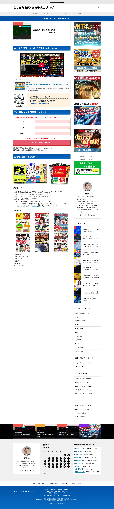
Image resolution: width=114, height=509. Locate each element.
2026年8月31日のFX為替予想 (57, 2)
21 (60, 463)
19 (53, 463)
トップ (20, 14)
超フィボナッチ (80, 472)
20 (57, 463)
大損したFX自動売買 (80, 417)
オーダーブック (79, 351)
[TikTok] (28, 491)
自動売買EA (64, 14)
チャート (93, 14)
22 (64, 463)
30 (68, 466)
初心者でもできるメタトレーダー (83, 405)
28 (60, 466)
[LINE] (14, 491)
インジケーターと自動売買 (82, 409)
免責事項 (46, 496)
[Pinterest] (23, 491)
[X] (86, 215)
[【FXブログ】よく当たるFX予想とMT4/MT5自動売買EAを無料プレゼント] (33, 8)
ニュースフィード (79, 344)
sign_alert (78, 457)
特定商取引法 (66, 496)
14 (60, 461)
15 (64, 461)
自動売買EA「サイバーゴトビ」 (83, 390)
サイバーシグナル (80, 449)
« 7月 (44, 473)
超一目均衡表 (78, 336)
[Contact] (94, 215)
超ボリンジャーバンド (80, 328)
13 (57, 461)
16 (68, 461)
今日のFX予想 (35, 14)
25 (49, 466)
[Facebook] (83, 215)
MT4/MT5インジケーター (49, 14)
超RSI (76, 332)
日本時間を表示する (80, 321)
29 (64, 466)
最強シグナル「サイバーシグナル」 (84, 393)
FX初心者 (79, 14)
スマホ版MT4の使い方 (81, 413)
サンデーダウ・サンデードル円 (83, 363)
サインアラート (79, 317)
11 (49, 461)
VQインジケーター (80, 347)
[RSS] (33, 491)
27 (57, 466)
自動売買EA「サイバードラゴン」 (84, 386)
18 (49, 463)
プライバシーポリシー (56, 496)
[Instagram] (88, 215)
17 (45, 463)
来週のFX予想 (40, 426)
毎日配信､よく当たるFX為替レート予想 (34, 207)
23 (68, 463)
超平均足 (77, 324)
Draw (77, 451)
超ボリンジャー (79, 463)
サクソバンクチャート (81, 367)
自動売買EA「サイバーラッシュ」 (84, 382)
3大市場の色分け (79, 340)
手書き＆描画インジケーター (82, 313)
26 (53, 466)
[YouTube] (91, 215)
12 (53, 461)
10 (45, 461)
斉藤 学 (87, 193)
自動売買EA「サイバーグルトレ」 (84, 378)
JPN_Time (78, 454)
